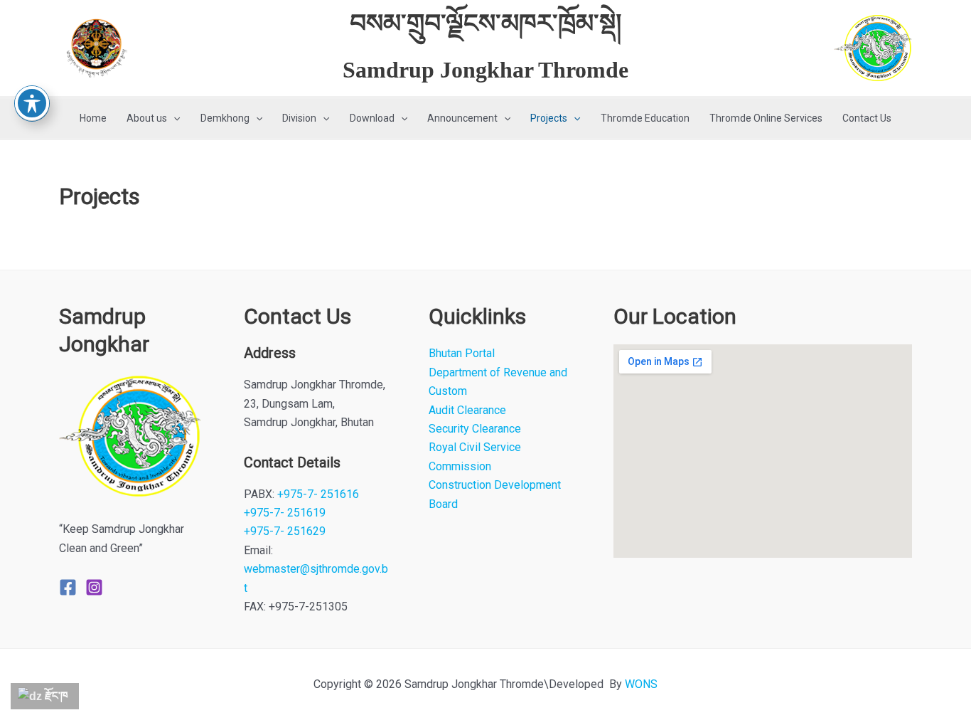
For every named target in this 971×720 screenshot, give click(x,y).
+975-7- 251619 (285, 512)
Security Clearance (475, 428)
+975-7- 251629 (285, 531)
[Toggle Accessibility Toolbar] (32, 103)
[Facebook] (68, 587)
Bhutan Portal (462, 353)
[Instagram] (94, 587)
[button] (173, 118)
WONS (641, 684)
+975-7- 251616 (318, 494)
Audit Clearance (467, 410)
